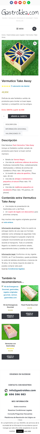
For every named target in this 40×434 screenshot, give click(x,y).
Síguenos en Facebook (20, 374)
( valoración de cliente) (20, 86)
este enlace (8, 222)
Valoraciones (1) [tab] (13, 133)
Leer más (27, 431)
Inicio (4, 35)
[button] (20, 28)
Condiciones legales (16, 269)
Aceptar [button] (19, 431)
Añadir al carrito (19, 116)
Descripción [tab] (11, 124)
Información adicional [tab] (16, 129)
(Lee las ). (13, 269)
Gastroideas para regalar (16, 35)
